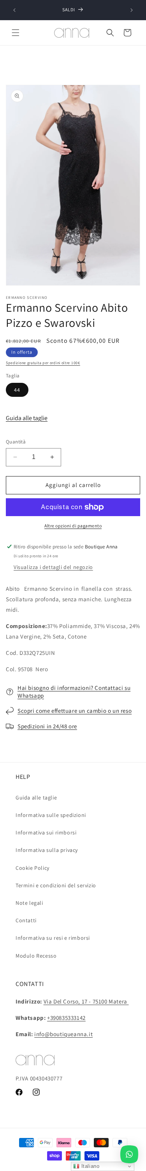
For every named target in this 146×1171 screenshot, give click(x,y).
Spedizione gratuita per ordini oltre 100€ (43, 362)
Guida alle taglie (26, 418)
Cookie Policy (32, 867)
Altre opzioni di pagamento (73, 526)
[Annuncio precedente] (14, 10)
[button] (15, 32)
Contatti (26, 920)
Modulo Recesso (36, 955)
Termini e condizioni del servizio (56, 885)
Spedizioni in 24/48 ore (47, 726)
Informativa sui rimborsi (46, 832)
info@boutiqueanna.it (63, 1034)
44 (17, 389)
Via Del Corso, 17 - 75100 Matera (85, 1001)
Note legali (29, 902)
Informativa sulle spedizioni (51, 814)
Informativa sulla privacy (47, 849)
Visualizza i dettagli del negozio (53, 567)
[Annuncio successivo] (131, 10)
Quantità (16, 441)
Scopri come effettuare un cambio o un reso (75, 710)
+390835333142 (66, 1017)
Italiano (89, 1166)
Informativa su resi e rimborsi (53, 937)
